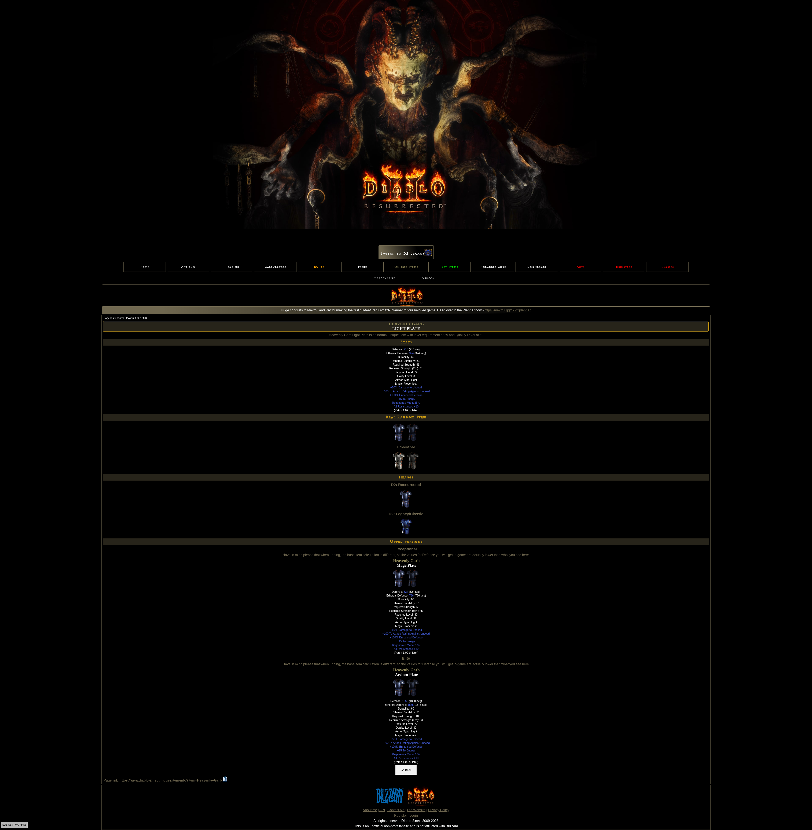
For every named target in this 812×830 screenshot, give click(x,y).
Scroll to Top (14, 825)
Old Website (416, 810)
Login (413, 815)
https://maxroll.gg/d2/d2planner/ (507, 310)
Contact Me (396, 810)
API (382, 810)
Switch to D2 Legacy (402, 253)
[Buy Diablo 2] (420, 805)
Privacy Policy (438, 810)
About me (370, 810)
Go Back (406, 770)
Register (400, 815)
